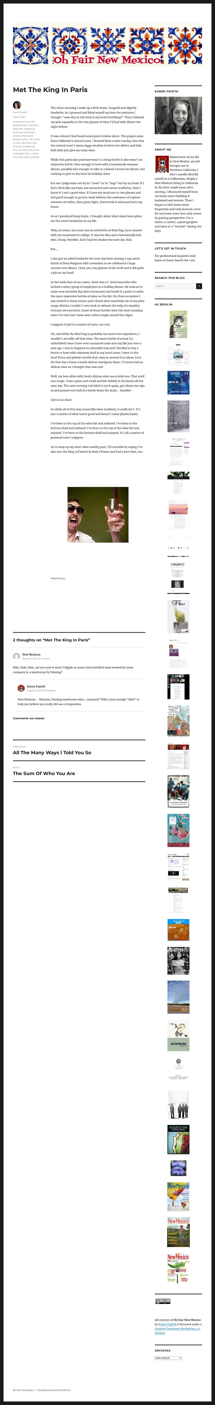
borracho (34, 125)
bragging (29, 128)
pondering (29, 146)
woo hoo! (18, 157)
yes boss (34, 157)
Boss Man (18, 128)
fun (26, 139)
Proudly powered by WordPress (54, 1390)
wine (35, 153)
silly (31, 150)
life (31, 139)
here (63, 578)
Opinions (26, 142)
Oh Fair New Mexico (23, 1390)
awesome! (18, 121)
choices (17, 135)
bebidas (17, 125)
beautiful (30, 121)
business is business (24, 132)
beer (25, 125)
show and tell (20, 150)
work (26, 157)
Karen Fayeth (20, 112)
